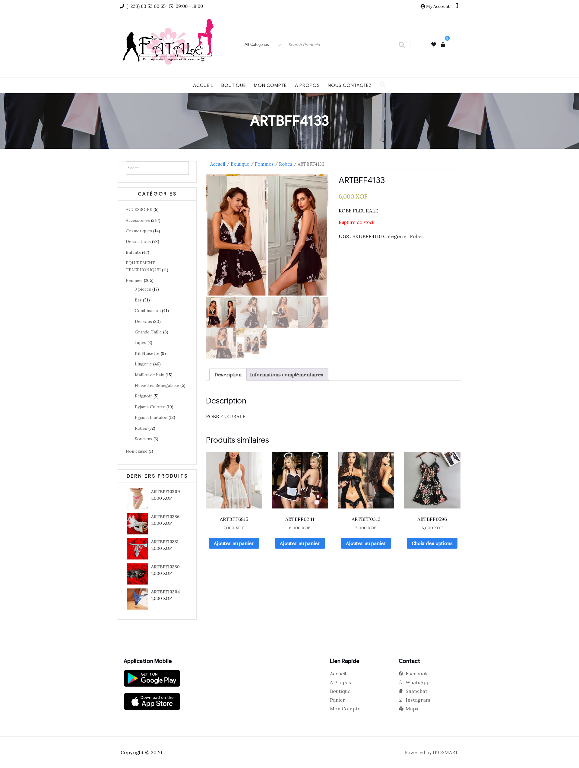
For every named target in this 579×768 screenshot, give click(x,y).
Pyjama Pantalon (151, 417)
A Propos (307, 85)
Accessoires (138, 220)
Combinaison (148, 310)
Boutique (233, 85)
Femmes (134, 280)
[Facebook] (457, 6)
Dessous (143, 321)
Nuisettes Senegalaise (157, 385)
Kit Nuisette (147, 353)
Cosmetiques (139, 231)
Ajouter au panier (234, 543)
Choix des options (432, 543)
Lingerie (143, 364)
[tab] (228, 374)
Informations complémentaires (286, 374)
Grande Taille (148, 332)
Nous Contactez (350, 85)
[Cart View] (443, 45)
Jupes (140, 342)
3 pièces (143, 289)
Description (228, 374)
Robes (141, 428)
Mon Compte (270, 85)
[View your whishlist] (433, 44)
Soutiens (143, 438)
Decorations (138, 241)
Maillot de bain (149, 375)
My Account (438, 6)
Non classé (136, 451)
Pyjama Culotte (150, 406)
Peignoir (143, 396)
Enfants (133, 252)
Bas (138, 300)
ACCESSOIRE (139, 209)
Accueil (203, 85)
